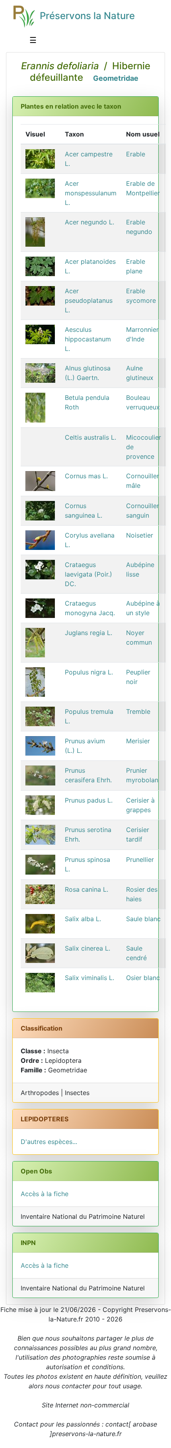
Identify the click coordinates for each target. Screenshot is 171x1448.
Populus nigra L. (89, 672)
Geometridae (115, 78)
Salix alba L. (83, 919)
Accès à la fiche (44, 1194)
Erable (135, 154)
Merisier (138, 741)
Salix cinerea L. (87, 948)
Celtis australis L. (90, 437)
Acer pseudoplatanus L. (89, 300)
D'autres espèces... (49, 1142)
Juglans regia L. (88, 633)
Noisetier (139, 535)
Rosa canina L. (86, 889)
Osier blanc (143, 978)
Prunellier (140, 859)
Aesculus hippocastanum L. (88, 339)
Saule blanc (143, 919)
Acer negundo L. (89, 222)
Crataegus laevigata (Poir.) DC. (88, 574)
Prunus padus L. (89, 800)
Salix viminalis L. (89, 978)
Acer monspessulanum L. (91, 193)
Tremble (138, 711)
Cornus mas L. (86, 476)
